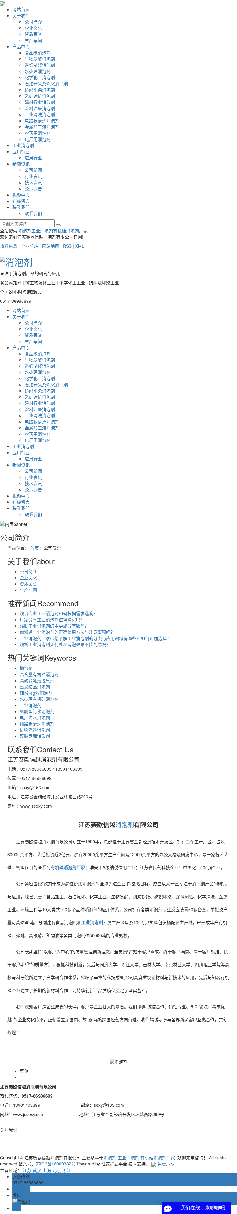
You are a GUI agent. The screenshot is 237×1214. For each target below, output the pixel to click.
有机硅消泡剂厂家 (70, 230)
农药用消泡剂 (38, 133)
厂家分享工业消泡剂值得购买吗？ (52, 619)
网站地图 (50, 246)
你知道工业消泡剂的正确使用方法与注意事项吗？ (67, 632)
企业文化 (33, 28)
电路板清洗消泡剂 (42, 120)
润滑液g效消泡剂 (36, 693)
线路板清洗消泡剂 (37, 724)
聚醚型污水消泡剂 (37, 711)
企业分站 (29, 246)
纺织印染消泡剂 (40, 90)
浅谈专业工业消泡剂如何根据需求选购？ (59, 613)
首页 (34, 548)
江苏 (27, 1170)
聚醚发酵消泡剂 (35, 736)
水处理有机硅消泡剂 (39, 699)
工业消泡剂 (23, 145)
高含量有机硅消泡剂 (39, 674)
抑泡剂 (26, 668)
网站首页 (21, 9)
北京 (56, 1170)
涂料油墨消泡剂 (40, 108)
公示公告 (33, 188)
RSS (67, 246)
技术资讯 (33, 182)
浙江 (66, 1170)
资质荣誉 (33, 34)
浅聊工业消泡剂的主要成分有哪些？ (54, 626)
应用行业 (21, 151)
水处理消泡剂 (38, 71)
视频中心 (21, 195)
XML (79, 246)
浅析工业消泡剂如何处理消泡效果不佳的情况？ (65, 644)
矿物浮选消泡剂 (35, 730)
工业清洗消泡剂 (40, 114)
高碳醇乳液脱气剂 (37, 680)
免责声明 (166, 1164)
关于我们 (21, 15)
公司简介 (33, 22)
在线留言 (21, 201)
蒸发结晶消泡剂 (35, 686)
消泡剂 (25, 230)
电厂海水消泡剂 (35, 717)
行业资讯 (33, 176)
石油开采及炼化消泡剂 (46, 83)
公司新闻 (33, 170)
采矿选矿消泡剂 (40, 96)
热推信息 (8, 246)
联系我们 (21, 207)
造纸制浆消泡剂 (40, 65)
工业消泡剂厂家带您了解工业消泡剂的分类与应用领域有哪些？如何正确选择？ (95, 638)
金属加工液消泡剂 (42, 127)
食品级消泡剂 (38, 52)
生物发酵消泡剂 (40, 59)
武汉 (37, 1170)
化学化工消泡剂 (40, 77)
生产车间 (33, 40)
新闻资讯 (21, 164)
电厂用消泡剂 (38, 139)
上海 (47, 1170)
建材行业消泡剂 (40, 102)
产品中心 (21, 46)
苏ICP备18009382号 (56, 1164)
